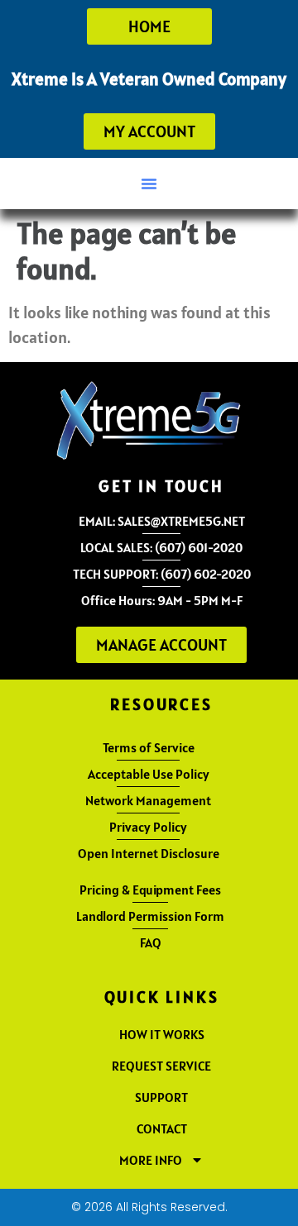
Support (161, 1097)
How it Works (161, 1034)
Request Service (161, 1065)
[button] (149, 183)
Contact (162, 1128)
